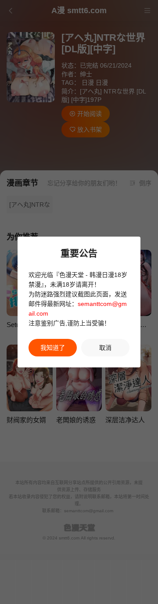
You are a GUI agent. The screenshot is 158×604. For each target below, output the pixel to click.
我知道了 (52, 347)
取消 (105, 347)
